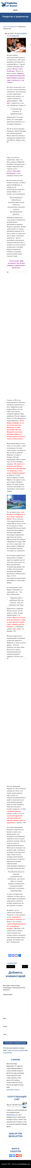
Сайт (4, 1034)
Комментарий (8, 994)
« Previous (11, 966)
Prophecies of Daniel (9, 4)
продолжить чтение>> (13, 1089)
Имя (5, 1018)
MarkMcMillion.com (12, 1115)
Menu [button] (15, 10)
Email (5, 1026)
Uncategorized (14, 36)
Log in (28, 1164)
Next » (25, 966)
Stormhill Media (22, 1164)
